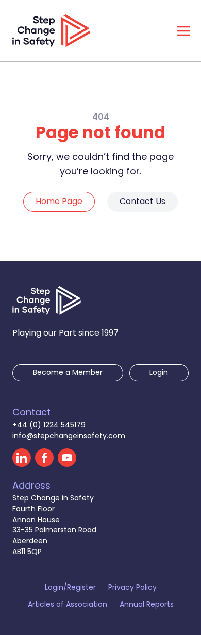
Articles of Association (67, 605)
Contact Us (142, 202)
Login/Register (70, 588)
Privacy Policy (132, 588)
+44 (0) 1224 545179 (49, 425)
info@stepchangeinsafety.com (68, 436)
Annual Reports (147, 605)
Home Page (59, 202)
